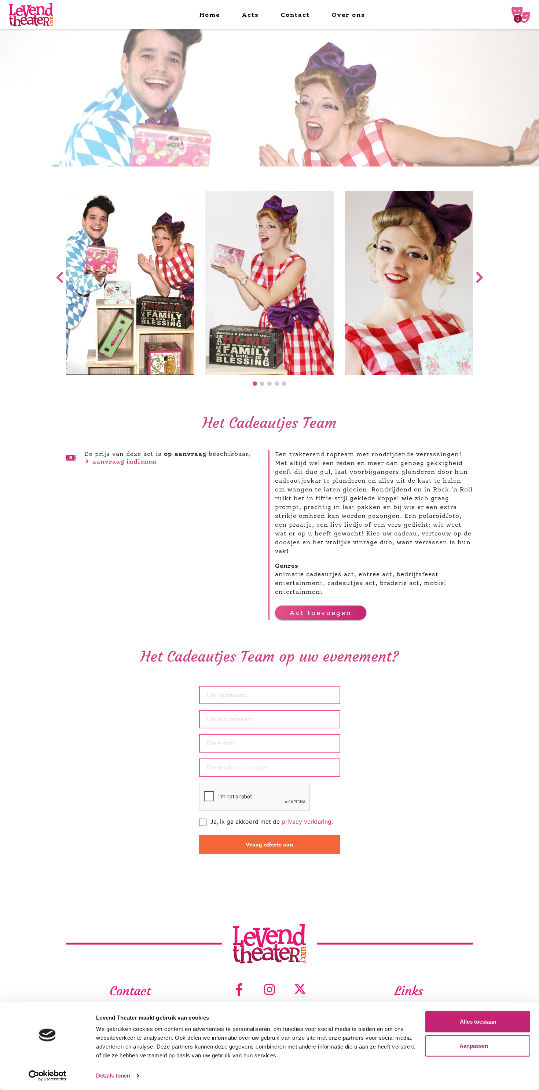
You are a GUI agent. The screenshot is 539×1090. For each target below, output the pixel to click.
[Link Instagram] (269, 990)
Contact (295, 14)
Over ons (348, 14)
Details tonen (113, 1075)
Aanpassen (473, 1045)
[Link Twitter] (300, 990)
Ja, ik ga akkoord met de (271, 821)
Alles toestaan (478, 1021)
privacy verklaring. (307, 821)
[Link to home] (31, 15)
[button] (255, 383)
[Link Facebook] (239, 990)
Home (209, 14)
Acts (250, 14)
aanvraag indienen (123, 461)
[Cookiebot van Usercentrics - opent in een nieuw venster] (47, 1075)
